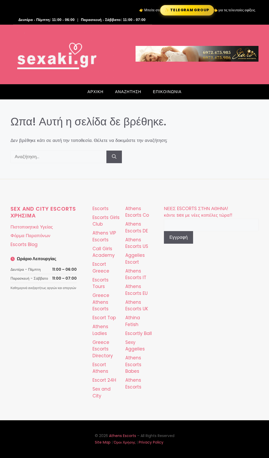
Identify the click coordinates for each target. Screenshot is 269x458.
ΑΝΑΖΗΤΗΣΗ (128, 91)
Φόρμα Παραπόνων (30, 235)
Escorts (100, 208)
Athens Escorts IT (135, 274)
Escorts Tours (100, 283)
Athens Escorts (133, 383)
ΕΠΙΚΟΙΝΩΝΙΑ (167, 91)
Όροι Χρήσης (125, 442)
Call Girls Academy (103, 252)
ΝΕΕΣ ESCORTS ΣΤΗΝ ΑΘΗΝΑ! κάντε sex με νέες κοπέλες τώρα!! (198, 212)
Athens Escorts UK (136, 305)
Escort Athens (100, 368)
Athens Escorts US (136, 243)
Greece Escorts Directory (102, 349)
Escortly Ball (138, 333)
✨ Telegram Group (187, 10)
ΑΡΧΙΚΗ (95, 91)
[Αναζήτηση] (114, 157)
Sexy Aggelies (135, 345)
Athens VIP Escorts (104, 236)
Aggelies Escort (135, 258)
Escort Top (104, 318)
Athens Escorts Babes (133, 364)
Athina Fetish (132, 321)
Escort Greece (100, 267)
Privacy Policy (151, 442)
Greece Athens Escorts (100, 302)
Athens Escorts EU (136, 289)
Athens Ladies (100, 330)
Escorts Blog (24, 244)
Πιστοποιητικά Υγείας (32, 227)
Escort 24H (104, 380)
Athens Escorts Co (137, 212)
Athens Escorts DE (136, 227)
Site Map (103, 442)
